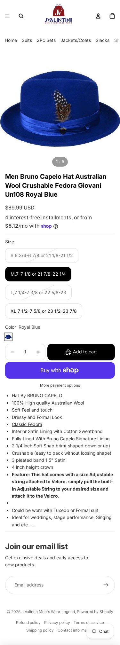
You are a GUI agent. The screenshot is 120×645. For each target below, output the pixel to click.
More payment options (60, 385)
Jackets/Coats (75, 40)
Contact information (76, 630)
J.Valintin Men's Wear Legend (48, 611)
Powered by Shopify (95, 611)
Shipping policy (40, 630)
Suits (27, 40)
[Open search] (21, 16)
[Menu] (7, 16)
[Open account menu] (98, 16)
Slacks (102, 40)
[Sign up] (106, 585)
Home (11, 40)
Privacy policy (57, 622)
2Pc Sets (46, 40)
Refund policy (28, 622)
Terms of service (89, 622)
